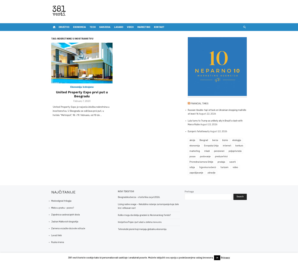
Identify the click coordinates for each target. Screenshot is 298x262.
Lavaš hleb (56, 235)
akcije (192, 140)
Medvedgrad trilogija (61, 201)
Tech (93, 27)
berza (215, 140)
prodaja (221, 162)
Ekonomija (79, 27)
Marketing (143, 27)
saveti (232, 162)
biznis (225, 140)
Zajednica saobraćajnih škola (65, 214)
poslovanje (205, 156)
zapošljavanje (196, 172)
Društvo (64, 27)
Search (240, 196)
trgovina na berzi (207, 167)
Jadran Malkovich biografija (64, 221)
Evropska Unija (211, 145)
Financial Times (200, 103)
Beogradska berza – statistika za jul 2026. (139, 197)
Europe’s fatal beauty (199, 131)
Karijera (104, 27)
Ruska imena (57, 242)
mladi (207, 151)
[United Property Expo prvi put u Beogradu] (82, 63)
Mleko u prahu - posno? (62, 208)
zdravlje (211, 172)
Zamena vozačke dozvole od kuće (68, 228)
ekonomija (195, 145)
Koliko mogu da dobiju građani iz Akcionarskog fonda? (144, 215)
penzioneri (219, 151)
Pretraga (189, 191)
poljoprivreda (235, 151)
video (235, 167)
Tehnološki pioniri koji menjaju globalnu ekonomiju (142, 229)
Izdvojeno (88, 87)
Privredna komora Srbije (201, 162)
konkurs (239, 145)
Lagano (118, 27)
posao (193, 156)
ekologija (236, 140)
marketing (195, 151)
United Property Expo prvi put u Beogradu (82, 94)
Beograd (204, 140)
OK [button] (217, 258)
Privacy (225, 257)
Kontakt (159, 27)
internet (227, 145)
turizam (224, 167)
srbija (192, 167)
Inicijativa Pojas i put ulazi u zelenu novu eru (140, 222)
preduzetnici (221, 156)
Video (130, 27)
